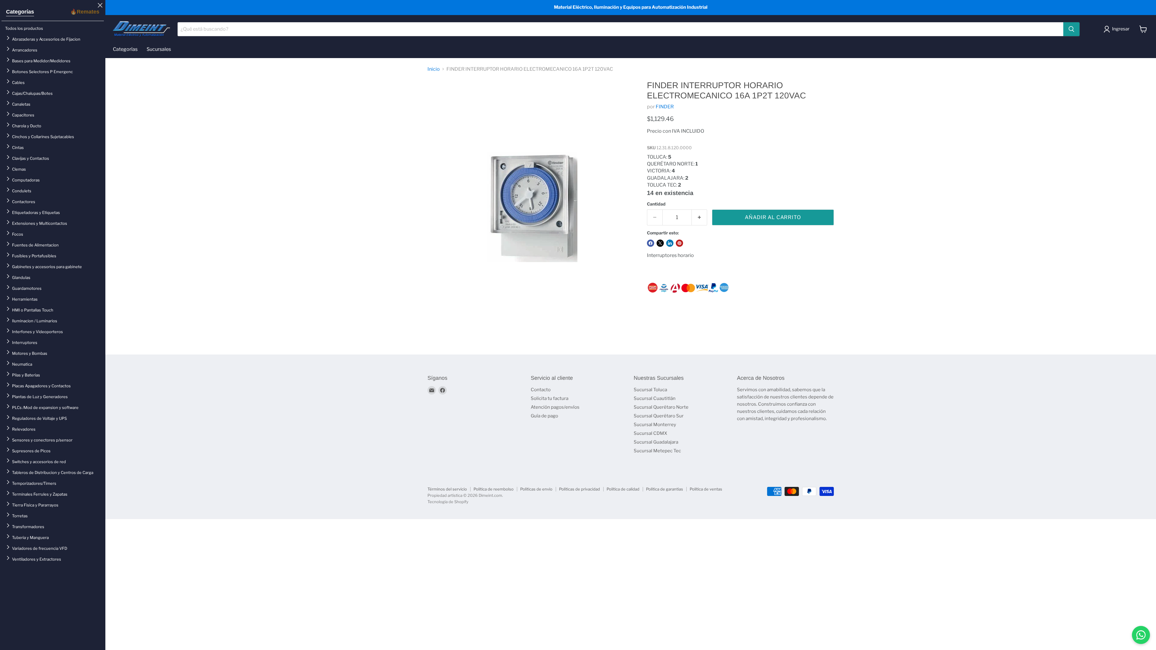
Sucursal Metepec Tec (657, 450)
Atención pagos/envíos (555, 407)
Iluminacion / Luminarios (34, 320)
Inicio (433, 69)
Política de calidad (623, 489)
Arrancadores (24, 50)
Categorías (20, 12)
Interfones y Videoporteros (37, 331)
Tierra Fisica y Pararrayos (35, 505)
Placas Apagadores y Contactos (41, 385)
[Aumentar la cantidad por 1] (699, 217)
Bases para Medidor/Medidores (41, 60)
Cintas (18, 147)
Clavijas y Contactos (30, 158)
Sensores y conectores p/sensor (42, 440)
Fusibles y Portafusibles (34, 255)
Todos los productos (24, 28)
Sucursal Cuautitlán (655, 398)
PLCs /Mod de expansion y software (45, 407)
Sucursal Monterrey (655, 424)
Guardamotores (27, 288)
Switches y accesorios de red (39, 461)
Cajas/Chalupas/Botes (32, 93)
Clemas (19, 169)
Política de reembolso (494, 489)
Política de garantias (664, 489)
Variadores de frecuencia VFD (39, 548)
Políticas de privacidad (579, 489)
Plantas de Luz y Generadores (40, 396)
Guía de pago (544, 416)
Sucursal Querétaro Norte (661, 407)
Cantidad (656, 204)
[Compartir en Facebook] (650, 243)
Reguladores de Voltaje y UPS (39, 418)
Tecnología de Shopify (447, 501)
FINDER (665, 107)
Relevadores (24, 429)
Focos (17, 234)
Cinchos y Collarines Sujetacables (43, 136)
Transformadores (28, 526)
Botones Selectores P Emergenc (42, 71)
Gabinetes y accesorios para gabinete (47, 266)
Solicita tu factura (549, 398)
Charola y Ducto (26, 125)
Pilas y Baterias (26, 375)
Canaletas (21, 104)
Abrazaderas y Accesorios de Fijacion (46, 39)
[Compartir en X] (660, 243)
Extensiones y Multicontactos (39, 223)
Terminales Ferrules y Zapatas (39, 494)
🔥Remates (84, 12)
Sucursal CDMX (650, 433)
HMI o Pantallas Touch (32, 310)
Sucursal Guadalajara (656, 442)
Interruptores (24, 342)
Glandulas (21, 277)
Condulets (21, 190)
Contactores (23, 201)
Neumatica (22, 364)
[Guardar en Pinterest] (679, 243)
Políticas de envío (536, 489)
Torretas (20, 515)
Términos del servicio (447, 489)
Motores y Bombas (29, 353)
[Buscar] (1071, 29)
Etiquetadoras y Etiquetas (36, 212)
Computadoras (26, 180)
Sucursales (159, 49)
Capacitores (23, 115)
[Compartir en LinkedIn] (669, 243)
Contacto (541, 389)
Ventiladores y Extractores (36, 559)
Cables (18, 82)
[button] (1118, 29)
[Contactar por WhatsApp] (1141, 635)
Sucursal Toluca (650, 389)
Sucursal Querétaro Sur (659, 416)
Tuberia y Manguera (30, 537)
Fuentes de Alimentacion (35, 245)
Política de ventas (706, 489)
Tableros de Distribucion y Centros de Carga (52, 472)
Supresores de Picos (31, 450)
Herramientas (25, 299)
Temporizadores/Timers (34, 483)
